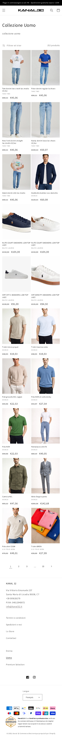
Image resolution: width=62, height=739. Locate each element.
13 (43, 566)
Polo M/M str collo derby (41, 397)
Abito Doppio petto (39, 496)
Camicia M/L (7, 496)
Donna (9, 650)
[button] (3, 10)
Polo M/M (6, 447)
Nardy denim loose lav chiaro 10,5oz (43, 142)
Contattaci (11, 638)
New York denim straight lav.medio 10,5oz (12, 142)
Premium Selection (15, 664)
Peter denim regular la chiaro (43, 88)
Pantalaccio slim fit (39, 447)
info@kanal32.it (14, 606)
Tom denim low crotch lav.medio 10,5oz (15, 89)
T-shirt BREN (36, 546)
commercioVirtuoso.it (27, 721)
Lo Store (10, 631)
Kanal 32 (16, 733)
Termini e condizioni (16, 617)
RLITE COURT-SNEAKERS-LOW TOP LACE (16, 244)
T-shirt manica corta (39, 347)
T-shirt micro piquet (10, 347)
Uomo (9, 657)
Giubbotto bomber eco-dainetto (44, 193)
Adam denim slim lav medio (13, 193)
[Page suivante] (51, 566)
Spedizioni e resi (14, 624)
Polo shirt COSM (8, 546)
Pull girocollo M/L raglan (12, 397)
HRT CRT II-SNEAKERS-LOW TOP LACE (15, 296)
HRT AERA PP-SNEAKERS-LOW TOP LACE (45, 296)
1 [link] (10, 566)
